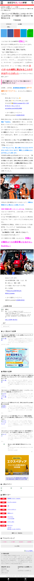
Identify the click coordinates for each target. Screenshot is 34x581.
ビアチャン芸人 (11, 521)
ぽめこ (8, 26)
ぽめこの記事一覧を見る (11, 319)
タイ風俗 (20, 24)
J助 (8, 505)
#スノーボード (16, 106)
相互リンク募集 (5, 571)
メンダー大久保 (11, 518)
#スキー (9, 106)
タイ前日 (4, 541)
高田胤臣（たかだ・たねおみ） (14, 498)
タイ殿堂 (13, 541)
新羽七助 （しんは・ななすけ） (14, 529)
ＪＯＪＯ (9, 527)
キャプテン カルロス (12, 502)
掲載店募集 (4, 569)
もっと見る (17, 546)
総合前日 (21, 541)
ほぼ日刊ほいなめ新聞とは (24, 570)
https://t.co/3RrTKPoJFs (14, 291)
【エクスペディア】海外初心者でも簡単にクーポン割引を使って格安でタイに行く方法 (17, 478)
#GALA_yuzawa (17, 103)
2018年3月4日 (20, 115)
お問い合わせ (4, 572)
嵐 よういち (10, 525)
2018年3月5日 (20, 300)
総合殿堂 (29, 541)
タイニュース (6, 326)
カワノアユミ (10, 516)
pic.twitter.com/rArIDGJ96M (13, 108)
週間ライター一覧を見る (17, 533)
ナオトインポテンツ (12, 509)
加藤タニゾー (10, 513)
